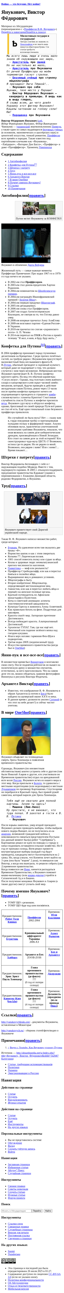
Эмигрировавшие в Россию (23, 1073)
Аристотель (20, 62)
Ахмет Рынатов (54, 935)
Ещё (10, 1121)
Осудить (12, 1096)
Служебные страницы (20, 1229)
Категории (7, 1058)
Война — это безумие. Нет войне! (20, 4)
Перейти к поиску (36, 32)
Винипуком (37, 662)
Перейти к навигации (13, 32)
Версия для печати (18, 1232)
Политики (13, 1067)
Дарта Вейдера (36, 265)
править (36, 195)
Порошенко (19, 115)
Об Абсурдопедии (18, 1283)
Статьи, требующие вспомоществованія (30, 1064)
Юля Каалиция (54, 916)
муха (4, 403)
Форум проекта (16, 1198)
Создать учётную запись (21, 1148)
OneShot (19, 648)
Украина (12, 1070)
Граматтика (14, 568)
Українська (14, 1254)
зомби (52, 394)
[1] (43, 345)
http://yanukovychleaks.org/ (15, 1022)
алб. (40, 120)
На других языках (18, 1127)
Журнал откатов (17, 1102)
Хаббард (12, 957)
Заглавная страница (19, 1164)
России (17, 780)
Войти (11, 1151)
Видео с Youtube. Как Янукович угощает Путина (36, 1047)
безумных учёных (53, 129)
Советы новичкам (18, 1189)
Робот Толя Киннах (12, 920)
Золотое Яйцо (27, 299)
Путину (16, 816)
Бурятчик (12, 939)
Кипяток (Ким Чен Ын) (12, 1000)
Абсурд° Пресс (16, 1170)
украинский (23, 126)
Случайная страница (19, 1173)
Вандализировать (17, 1099)
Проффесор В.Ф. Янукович (39, 29)
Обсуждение (15, 1143)
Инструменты (15, 1124)
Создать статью (16, 1192)
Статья (11, 1093)
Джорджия (54, 973)
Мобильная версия (18, 1288)
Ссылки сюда (15, 1223)
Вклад (11, 1145)
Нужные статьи (16, 1195)
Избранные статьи (18, 1167)
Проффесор (53, 135)
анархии (6, 834)
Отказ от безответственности (24, 1285)
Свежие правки (16, 1186)
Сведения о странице (20, 1238)
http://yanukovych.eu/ (12, 1030)
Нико (27, 869)
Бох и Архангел (54, 953)
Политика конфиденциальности (26, 1280)
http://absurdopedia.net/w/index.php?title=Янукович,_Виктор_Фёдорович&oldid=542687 (30, 1054)
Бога (43, 693)
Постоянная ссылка (19, 1235)
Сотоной (54, 699)
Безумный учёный (24, 77)
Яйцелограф (48, 302)
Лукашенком (8, 789)
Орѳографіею (26, 44)
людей (41, 62)
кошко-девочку (36, 875)
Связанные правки (18, 1226)
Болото (38, 783)
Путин (7, 364)
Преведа (56, 126)
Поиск (5, 1204)
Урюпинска (45, 147)
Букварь (12, 547)
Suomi (11, 1251)
